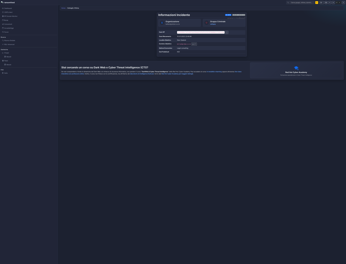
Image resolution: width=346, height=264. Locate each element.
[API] (329, 2)
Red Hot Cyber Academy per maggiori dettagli (177, 74)
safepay (213, 24)
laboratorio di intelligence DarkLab (142, 74)
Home (63, 8)
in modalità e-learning (214, 71)
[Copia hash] (226, 32)
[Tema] (343, 2)
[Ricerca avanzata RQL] (316, 2)
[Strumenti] (322, 2)
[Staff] (333, 2)
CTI (195, 44)
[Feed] (326, 2)
